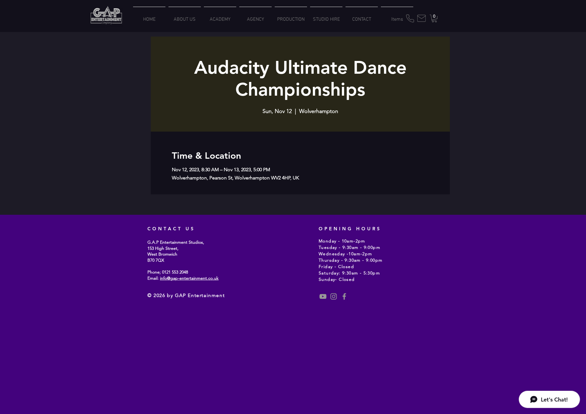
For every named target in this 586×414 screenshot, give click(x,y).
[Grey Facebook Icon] (344, 296)
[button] (434, 18)
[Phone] (410, 18)
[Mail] (421, 18)
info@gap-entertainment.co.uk (189, 278)
